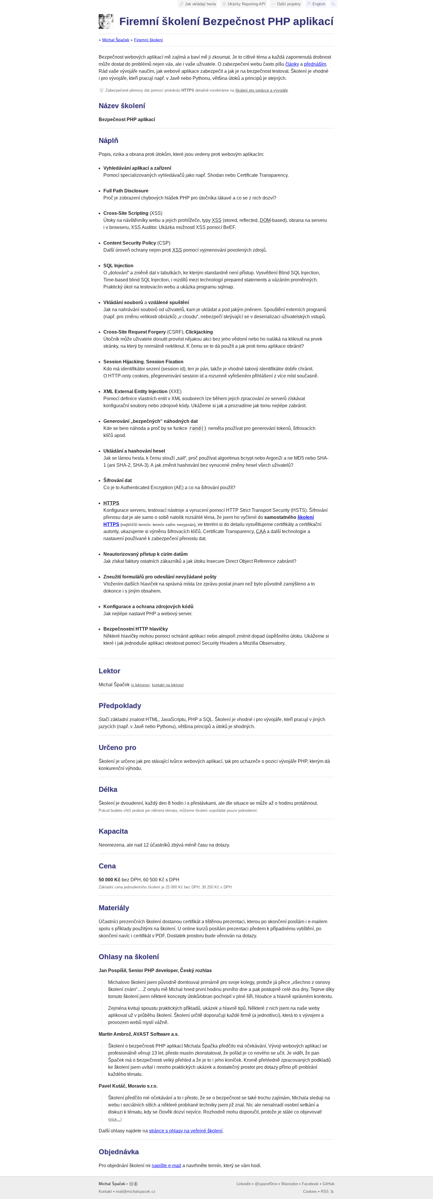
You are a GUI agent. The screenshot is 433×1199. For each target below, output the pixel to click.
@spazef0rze (266, 1184)
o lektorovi (141, 685)
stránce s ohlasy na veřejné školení (185, 1130)
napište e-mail (166, 1165)
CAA (261, 531)
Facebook (310, 1184)
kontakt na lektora (167, 685)
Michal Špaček (115, 40)
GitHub (328, 1184)
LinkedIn (244, 1184)
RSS (325, 1191)
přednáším (315, 64)
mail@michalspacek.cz (136, 1191)
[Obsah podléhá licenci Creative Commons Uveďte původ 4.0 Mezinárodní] (133, 1184)
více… (114, 1119)
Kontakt (105, 1191)
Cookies (310, 1191)
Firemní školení (148, 40)
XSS (217, 220)
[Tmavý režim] (333, 4)
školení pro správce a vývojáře (261, 90)
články (292, 64)
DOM (265, 220)
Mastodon (289, 1184)
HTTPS (111, 503)
